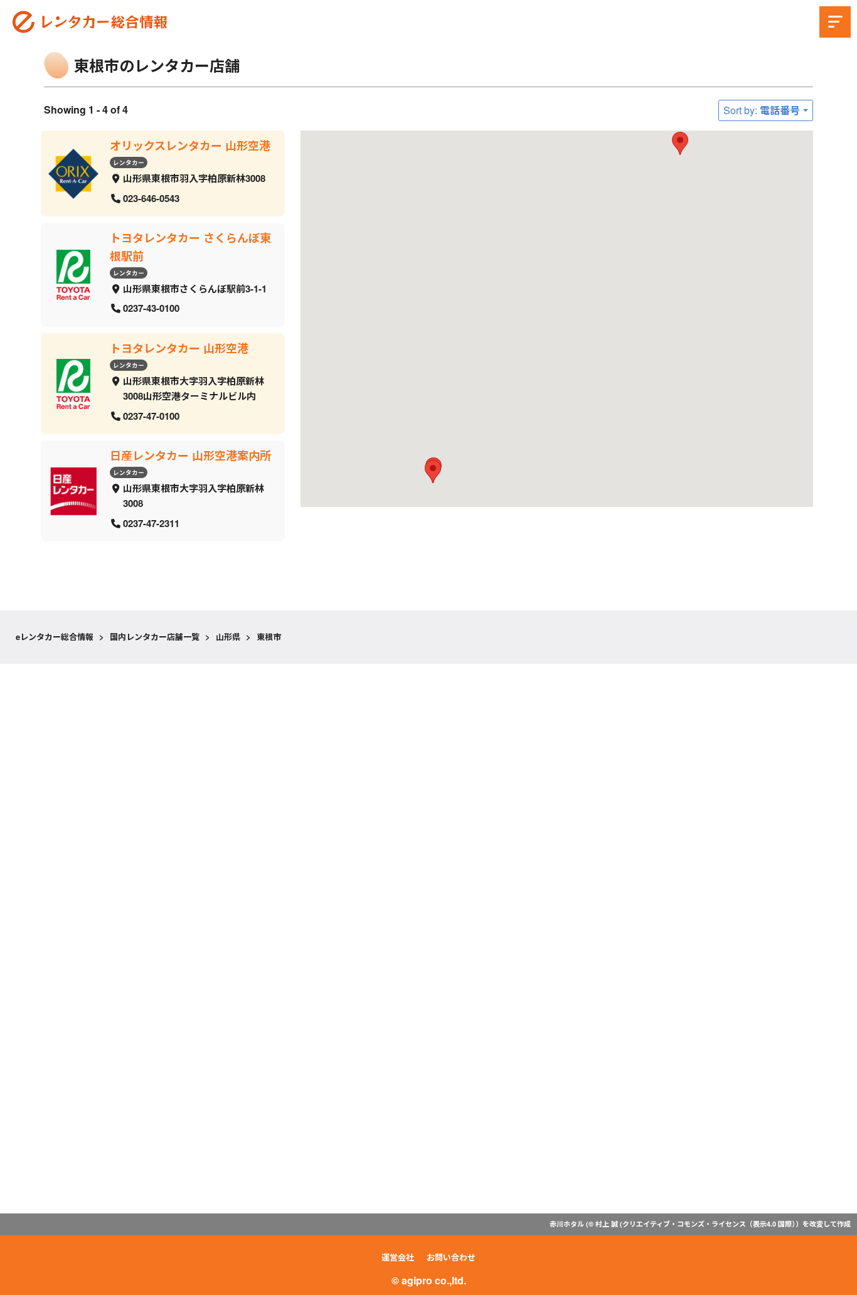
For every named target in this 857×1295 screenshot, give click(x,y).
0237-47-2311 (151, 523)
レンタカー (128, 161)
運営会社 (397, 1257)
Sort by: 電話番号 (761, 110)
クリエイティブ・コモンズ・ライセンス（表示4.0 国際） (709, 1223)
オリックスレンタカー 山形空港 (190, 145)
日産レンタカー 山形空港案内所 (190, 455)
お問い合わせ (451, 1257)
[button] (680, 143)
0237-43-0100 (151, 308)
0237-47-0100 (151, 415)
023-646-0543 (151, 198)
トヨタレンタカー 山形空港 (179, 348)
